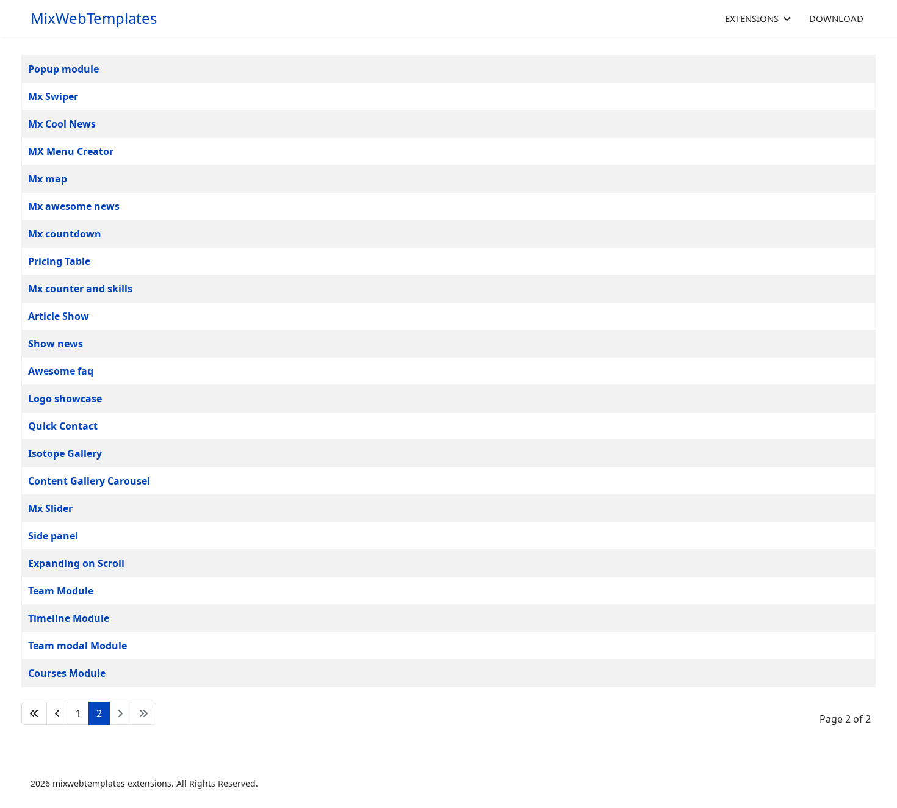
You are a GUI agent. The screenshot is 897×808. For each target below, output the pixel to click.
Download (836, 18)
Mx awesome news (74, 206)
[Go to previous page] (57, 713)
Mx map (47, 179)
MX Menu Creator (70, 151)
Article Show (58, 316)
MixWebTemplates (94, 18)
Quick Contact (63, 426)
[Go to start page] (34, 713)
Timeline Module (68, 618)
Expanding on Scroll (76, 563)
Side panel (53, 536)
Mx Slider (50, 508)
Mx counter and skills (80, 288)
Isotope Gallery (65, 453)
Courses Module (67, 673)
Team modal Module (77, 645)
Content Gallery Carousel (89, 481)
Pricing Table (59, 261)
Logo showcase (65, 398)
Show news (55, 343)
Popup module (63, 69)
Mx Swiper (53, 96)
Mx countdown (64, 233)
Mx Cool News (62, 124)
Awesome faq (60, 371)
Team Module (60, 590)
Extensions (752, 18)
